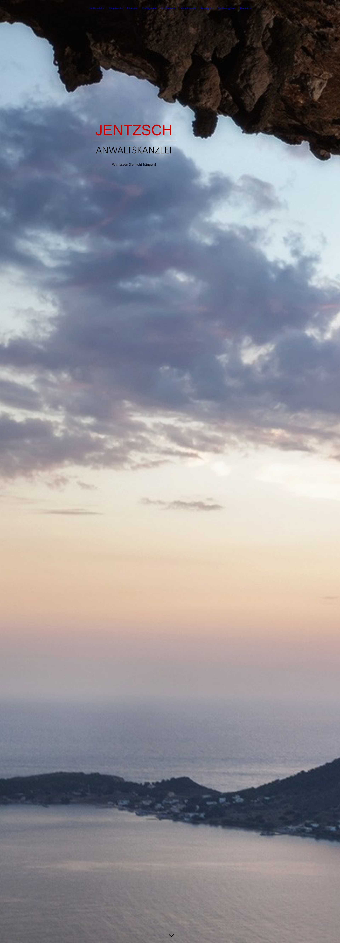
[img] (170, 471)
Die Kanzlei (95, 8)
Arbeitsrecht (115, 8)
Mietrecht (132, 8)
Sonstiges (205, 8)
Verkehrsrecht (188, 8)
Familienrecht (168, 8)
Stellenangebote (227, 8)
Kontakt (244, 8)
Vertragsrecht (149, 8)
